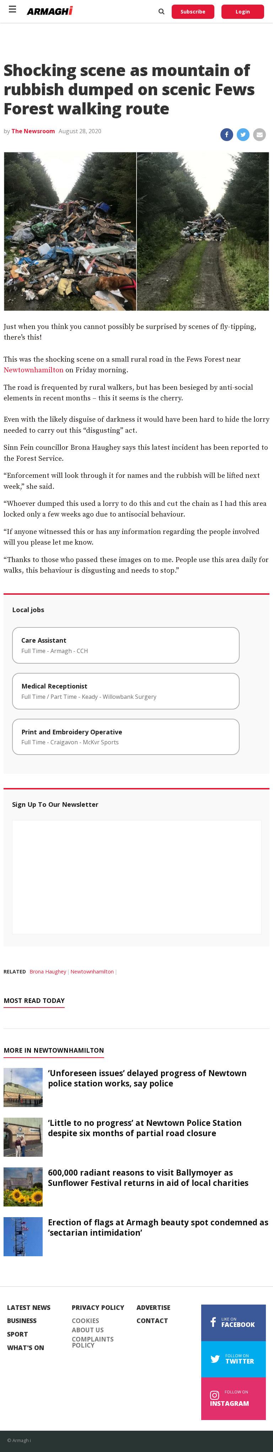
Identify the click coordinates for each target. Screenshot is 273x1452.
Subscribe (193, 11)
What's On (25, 1348)
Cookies (85, 1321)
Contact (152, 1321)
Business (22, 1321)
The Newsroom (33, 131)
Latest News (28, 1308)
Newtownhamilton (34, 370)
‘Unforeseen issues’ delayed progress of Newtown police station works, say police (147, 1078)
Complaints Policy (93, 1342)
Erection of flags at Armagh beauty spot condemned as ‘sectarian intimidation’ (158, 1227)
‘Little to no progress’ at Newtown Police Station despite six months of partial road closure (145, 1128)
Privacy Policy (98, 1308)
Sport (17, 1334)
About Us (88, 1330)
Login (243, 11)
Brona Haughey (48, 971)
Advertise (153, 1308)
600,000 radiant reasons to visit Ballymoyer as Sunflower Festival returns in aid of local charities (148, 1177)
